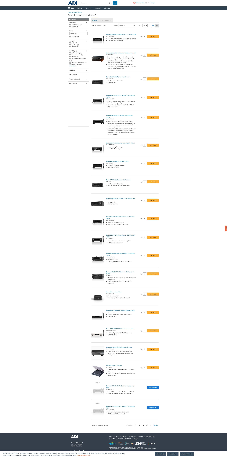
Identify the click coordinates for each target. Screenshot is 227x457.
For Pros (88, 8)
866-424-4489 (77, 443)
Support (97, 8)
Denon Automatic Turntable (114, 365)
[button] (226, 228)
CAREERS (141, 436)
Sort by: (116, 25)
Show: (140, 25)
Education (107, 8)
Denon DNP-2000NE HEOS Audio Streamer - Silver (120, 329)
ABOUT (111, 436)
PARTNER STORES (150, 436)
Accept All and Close (187, 454)
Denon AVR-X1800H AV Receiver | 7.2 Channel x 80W (121, 34)
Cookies (135, 438)
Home (69, 12)
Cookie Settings (160, 454)
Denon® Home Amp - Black (114, 292)
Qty (141, 36)
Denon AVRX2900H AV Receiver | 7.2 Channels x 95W (121, 53)
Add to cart (153, 36)
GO (115, 3)
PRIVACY (113, 438)
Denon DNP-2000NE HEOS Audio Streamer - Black (120, 310)
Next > (156, 425)
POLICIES (124, 436)
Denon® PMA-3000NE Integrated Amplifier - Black (120, 143)
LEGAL (117, 436)
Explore (79, 8)
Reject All (173, 454)
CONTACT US (132, 436)
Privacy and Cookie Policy (83, 455)
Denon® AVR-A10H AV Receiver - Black (117, 161)
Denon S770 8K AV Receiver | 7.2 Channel (117, 180)
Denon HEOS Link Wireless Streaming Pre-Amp (119, 347)
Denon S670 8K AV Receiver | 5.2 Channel (117, 77)
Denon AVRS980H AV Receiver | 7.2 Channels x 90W (120, 198)
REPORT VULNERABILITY (124, 438)
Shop (72, 8)
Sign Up (147, 2)
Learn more (153, 387)
